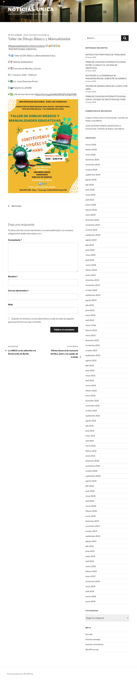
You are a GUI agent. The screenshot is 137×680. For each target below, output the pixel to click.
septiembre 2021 (92, 416)
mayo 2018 (90, 586)
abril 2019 (89, 561)
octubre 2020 (91, 471)
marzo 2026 (90, 144)
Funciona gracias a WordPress (20, 674)
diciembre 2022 (92, 340)
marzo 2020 (90, 506)
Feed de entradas (92, 639)
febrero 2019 (91, 571)
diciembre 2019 (92, 521)
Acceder (89, 634)
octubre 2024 (91, 230)
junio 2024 (90, 250)
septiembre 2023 (92, 295)
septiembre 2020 (92, 476)
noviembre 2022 (92, 345)
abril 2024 (89, 260)
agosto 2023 (90, 300)
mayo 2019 (90, 556)
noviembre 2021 (92, 405)
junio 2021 (89, 431)
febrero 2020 (91, 511)
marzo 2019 (90, 566)
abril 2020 (89, 501)
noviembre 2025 (92, 164)
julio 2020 (89, 486)
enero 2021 (90, 456)
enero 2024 (90, 275)
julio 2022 (89, 365)
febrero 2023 (91, 330)
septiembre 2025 (92, 174)
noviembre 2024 (92, 225)
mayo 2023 (90, 315)
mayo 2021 (90, 436)
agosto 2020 (91, 481)
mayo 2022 (90, 375)
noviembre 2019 (92, 526)
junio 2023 (90, 310)
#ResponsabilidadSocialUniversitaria (26, 46)
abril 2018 (89, 591)
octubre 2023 (91, 290)
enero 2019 (90, 576)
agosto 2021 (90, 420)
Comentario (15, 240)
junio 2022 (89, 370)
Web (10, 304)
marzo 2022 (90, 385)
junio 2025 (90, 190)
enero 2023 (90, 335)
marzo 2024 (90, 265)
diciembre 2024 (92, 220)
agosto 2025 (90, 179)
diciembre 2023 (92, 280)
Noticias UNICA (31, 9)
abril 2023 (89, 320)
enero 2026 (90, 154)
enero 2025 (90, 215)
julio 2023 (89, 305)
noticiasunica (41, 35)
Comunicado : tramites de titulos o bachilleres (104, 129)
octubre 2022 (91, 350)
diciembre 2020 (92, 461)
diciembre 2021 (92, 400)
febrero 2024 (91, 270)
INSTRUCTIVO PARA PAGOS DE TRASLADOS (105, 54)
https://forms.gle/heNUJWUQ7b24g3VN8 (56, 94)
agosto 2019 (90, 541)
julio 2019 (89, 546)
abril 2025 (89, 200)
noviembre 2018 (92, 581)
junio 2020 (90, 491)
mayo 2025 (90, 195)
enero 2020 (90, 516)
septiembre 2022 (92, 355)
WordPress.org (91, 649)
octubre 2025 (91, 170)
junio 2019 (89, 551)
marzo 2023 (90, 325)
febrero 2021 (91, 451)
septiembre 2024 (92, 235)
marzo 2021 (90, 446)
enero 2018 (90, 601)
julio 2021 (89, 426)
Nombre (13, 276)
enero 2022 (90, 395)
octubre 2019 (91, 531)
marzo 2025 (90, 205)
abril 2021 (89, 441)
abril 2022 (89, 380)
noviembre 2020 (92, 466)
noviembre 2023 (92, 285)
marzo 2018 (90, 596)
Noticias (17, 206)
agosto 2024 (90, 240)
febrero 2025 (91, 210)
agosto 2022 (90, 360)
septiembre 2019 (92, 536)
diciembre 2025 (92, 159)
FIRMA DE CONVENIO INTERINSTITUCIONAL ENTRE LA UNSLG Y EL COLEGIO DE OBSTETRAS (105, 65)
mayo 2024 (90, 255)
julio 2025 (89, 185)
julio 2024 (89, 245)
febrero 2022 (91, 390)
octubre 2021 (91, 410)
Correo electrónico (18, 290)
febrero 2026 (91, 149)
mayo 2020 (90, 496)
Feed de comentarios (94, 644)
